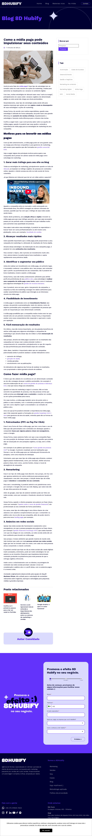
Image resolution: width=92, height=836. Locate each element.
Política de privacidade (59, 793)
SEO (61, 94)
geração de (13, 359)
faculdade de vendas (34, 232)
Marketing (54, 766)
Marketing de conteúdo (68, 84)
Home (39, 3)
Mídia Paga (79, 89)
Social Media (70, 94)
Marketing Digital (66, 89)
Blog (47, 3)
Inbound (6, 169)
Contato (85, 3)
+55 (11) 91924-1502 (13, 808)
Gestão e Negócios (66, 79)
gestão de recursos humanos (34, 283)
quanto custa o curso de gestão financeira (33, 504)
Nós (51, 774)
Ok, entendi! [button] (46, 830)
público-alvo (29, 279)
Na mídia (72, 3)
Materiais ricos (59, 3)
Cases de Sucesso (77, 69)
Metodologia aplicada (58, 789)
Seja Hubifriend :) (56, 785)
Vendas (52, 770)
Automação (64, 69)
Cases (52, 778)
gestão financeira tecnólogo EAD (25, 530)
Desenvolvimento (66, 74)
